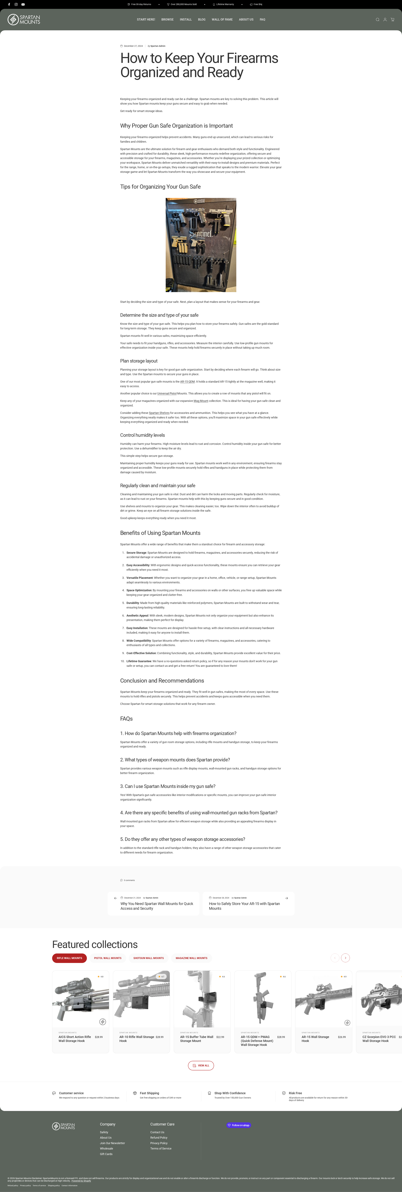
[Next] (345, 957)
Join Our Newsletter (112, 1143)
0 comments (129, 880)
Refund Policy (158, 1137)
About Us (106, 1137)
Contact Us (157, 1132)
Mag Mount (201, 400)
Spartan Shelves (159, 412)
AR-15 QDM (187, 381)
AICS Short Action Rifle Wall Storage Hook (75, 1039)
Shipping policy (54, 1186)
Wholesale (106, 1148)
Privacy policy (25, 1186)
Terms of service (39, 1186)
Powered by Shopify (81, 1181)
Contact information (69, 1186)
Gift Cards (106, 1154)
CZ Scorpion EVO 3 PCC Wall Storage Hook (379, 1039)
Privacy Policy (159, 1143)
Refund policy (13, 1186)
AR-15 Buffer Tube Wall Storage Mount (196, 1039)
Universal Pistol (167, 393)
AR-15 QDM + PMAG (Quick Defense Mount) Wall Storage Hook (257, 1041)
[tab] (69, 958)
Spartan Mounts (68, 1033)
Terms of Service (161, 1148)
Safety (104, 1132)
